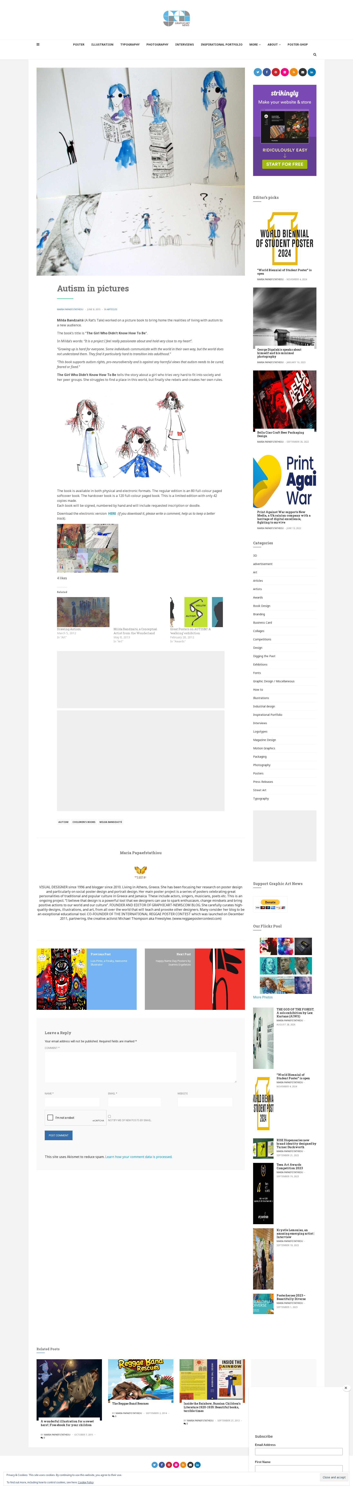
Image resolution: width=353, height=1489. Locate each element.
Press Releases (263, 782)
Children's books (84, 821)
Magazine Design (264, 740)
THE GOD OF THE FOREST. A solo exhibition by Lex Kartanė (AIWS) (295, 1012)
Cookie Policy (86, 1482)
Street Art (259, 790)
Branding (259, 614)
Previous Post (101, 954)
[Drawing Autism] (83, 612)
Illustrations (261, 698)
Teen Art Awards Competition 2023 (290, 1166)
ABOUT (273, 44)
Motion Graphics (264, 748)
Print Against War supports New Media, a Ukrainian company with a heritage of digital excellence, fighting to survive (284, 517)
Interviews (260, 723)
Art (255, 572)
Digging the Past (264, 656)
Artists (257, 589)
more (253, 44)
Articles (112, 309)
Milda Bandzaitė (110, 821)
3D (255, 555)
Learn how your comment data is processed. (138, 1157)
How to (258, 689)
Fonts (257, 673)
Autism (63, 821)
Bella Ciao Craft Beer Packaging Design (280, 434)
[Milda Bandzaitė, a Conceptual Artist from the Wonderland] (140, 612)
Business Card (262, 622)
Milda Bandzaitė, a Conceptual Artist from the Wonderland (135, 631)
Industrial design (264, 706)
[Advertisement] (141, 679)
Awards (258, 597)
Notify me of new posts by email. (130, 1120)
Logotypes (260, 731)
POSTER (78, 44)
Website (183, 1093)
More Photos (263, 997)
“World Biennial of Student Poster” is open (284, 271)
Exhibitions (260, 664)
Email (112, 1093)
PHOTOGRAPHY (157, 44)
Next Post (183, 954)
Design (257, 648)
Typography (261, 798)
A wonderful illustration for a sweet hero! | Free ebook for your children (67, 1423)
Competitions (262, 639)
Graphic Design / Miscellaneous (274, 681)
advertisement (263, 564)
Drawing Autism (69, 629)
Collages (258, 631)
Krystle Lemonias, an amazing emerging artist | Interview (295, 1233)
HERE (112, 513)
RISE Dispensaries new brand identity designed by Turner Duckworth (296, 1143)
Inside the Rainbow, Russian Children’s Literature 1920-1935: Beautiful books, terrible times (212, 1407)
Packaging (260, 756)
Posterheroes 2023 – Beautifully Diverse (291, 1297)
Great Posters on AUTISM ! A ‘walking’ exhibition (190, 631)
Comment (52, 1048)
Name (49, 1093)
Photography (261, 765)
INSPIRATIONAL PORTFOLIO (221, 44)
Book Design (261, 606)
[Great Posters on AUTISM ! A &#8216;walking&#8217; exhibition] (196, 612)
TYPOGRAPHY (130, 44)
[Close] (347, 1388)
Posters (258, 773)
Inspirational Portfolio (267, 715)
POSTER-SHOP (298, 44)
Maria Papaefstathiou (70, 309)
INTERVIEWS (184, 44)
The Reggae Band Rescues (130, 1403)
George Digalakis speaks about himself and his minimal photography (279, 353)
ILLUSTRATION (102, 44)
